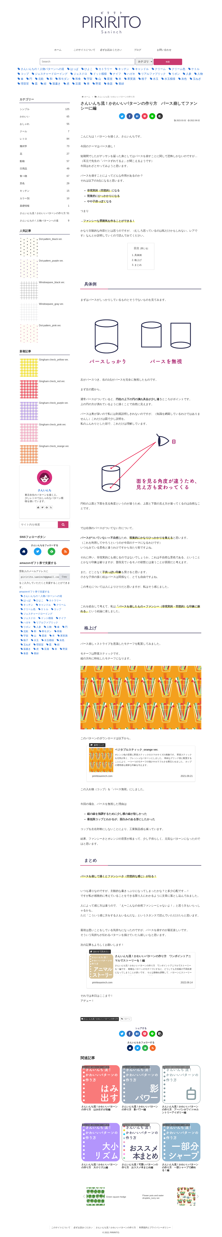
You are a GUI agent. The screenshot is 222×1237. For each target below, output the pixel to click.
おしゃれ (44, 124)
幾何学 (44, 146)
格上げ (138, 260)
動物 (44, 161)
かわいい (44, 116)
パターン (126, 1019)
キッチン (44, 190)
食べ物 (44, 176)
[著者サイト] (130, 1048)
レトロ (44, 138)
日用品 (44, 168)
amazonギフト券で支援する (34, 591)
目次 (136, 248)
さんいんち (44, 490)
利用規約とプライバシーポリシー (155, 1227)
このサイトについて (60, 1227)
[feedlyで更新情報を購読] (145, 1048)
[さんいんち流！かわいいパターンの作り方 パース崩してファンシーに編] (137, 116)
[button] (63, 524)
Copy (64, 576)
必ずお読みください (83, 1227)
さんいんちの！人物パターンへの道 (44, 220)
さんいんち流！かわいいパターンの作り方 (100, 1019)
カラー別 (44, 198)
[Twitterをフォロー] (138, 1048)
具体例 (138, 255)
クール (44, 131)
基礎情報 (44, 205)
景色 (44, 183)
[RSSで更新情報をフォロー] (153, 1048)
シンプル (44, 109)
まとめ (138, 264)
